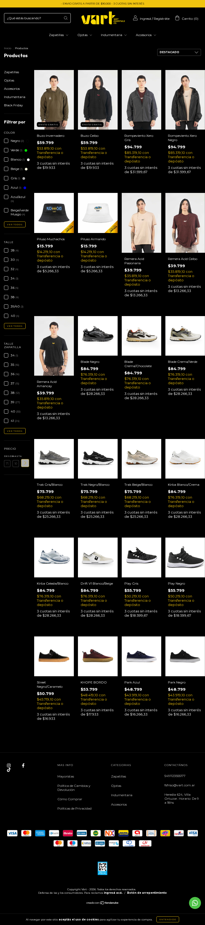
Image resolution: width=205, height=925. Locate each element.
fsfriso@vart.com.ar (179, 785)
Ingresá (145, 19)
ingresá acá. (113, 893)
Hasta (16, 456)
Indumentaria (112, 35)
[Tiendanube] (102, 903)
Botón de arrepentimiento (147, 893)
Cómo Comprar (69, 799)
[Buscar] (65, 17)
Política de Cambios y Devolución (73, 788)
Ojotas (82, 35)
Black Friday (13, 105)
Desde (7, 456)
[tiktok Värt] (9, 770)
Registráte (161, 19)
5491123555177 (175, 776)
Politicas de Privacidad (74, 808)
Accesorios (144, 35)
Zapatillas (57, 35)
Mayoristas (65, 776)
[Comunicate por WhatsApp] (195, 903)
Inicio (7, 48)
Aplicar (25, 463)
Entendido (167, 919)
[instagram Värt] (9, 765)
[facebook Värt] (23, 765)
